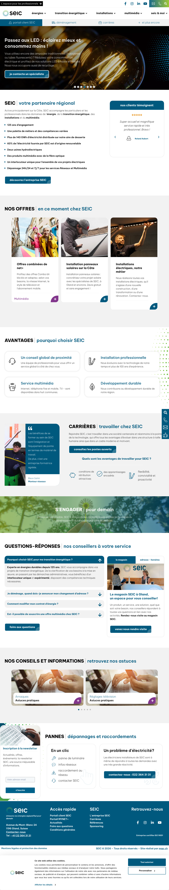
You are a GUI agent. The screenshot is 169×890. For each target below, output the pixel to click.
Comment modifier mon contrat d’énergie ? (32, 603)
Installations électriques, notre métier (129, 267)
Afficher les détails (43, 885)
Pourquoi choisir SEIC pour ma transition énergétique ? (40, 559)
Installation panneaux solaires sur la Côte (82, 266)
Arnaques (22, 696)
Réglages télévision (103, 696)
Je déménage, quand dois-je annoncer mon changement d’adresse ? (47, 593)
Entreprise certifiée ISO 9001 (149, 835)
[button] (165, 412)
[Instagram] (132, 3)
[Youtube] (145, 3)
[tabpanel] (135, 600)
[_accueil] (12, 13)
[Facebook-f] (125, 3)
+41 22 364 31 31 (21, 835)
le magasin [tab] (121, 560)
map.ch (163, 848)
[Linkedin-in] (138, 3)
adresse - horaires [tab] (150, 560)
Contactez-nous (16, 832)
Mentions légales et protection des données (24, 848)
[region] (84, 58)
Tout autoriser (146, 862)
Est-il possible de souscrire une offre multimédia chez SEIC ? (43, 614)
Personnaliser (145, 870)
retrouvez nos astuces (70, 661)
